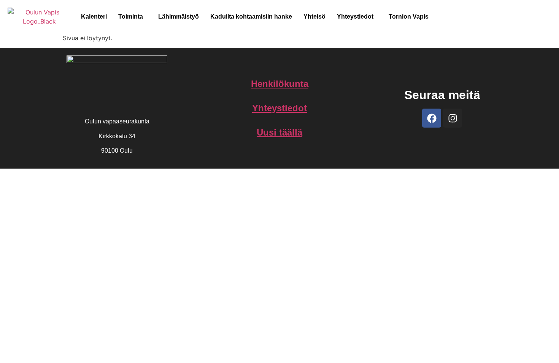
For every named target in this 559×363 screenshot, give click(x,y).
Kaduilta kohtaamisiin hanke (251, 16)
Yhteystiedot (355, 16)
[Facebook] (431, 118)
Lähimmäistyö (178, 16)
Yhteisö (314, 16)
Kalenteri (94, 16)
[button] (132, 16)
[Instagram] (452, 118)
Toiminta (130, 16)
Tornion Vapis (409, 16)
